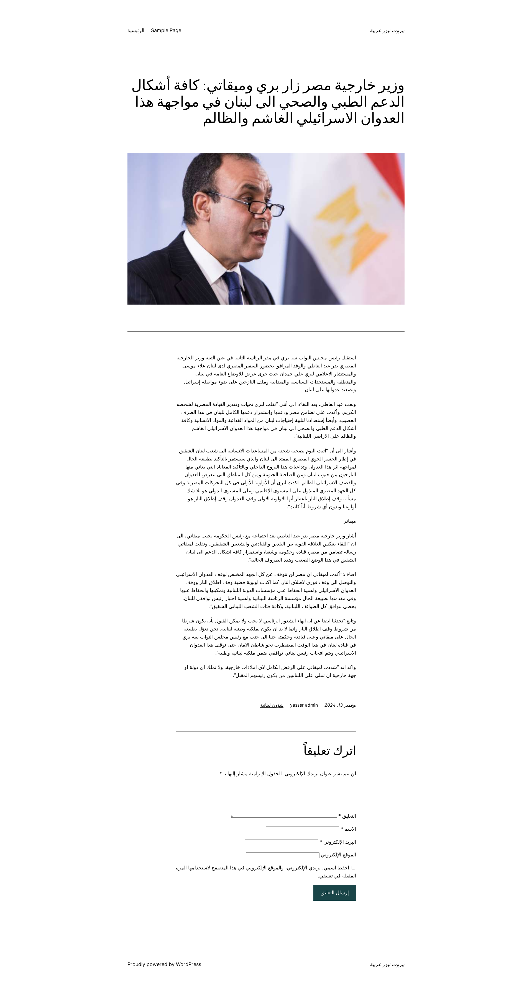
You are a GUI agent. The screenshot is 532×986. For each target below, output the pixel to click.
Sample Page (166, 30)
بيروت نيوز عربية (387, 30)
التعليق (347, 816)
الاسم (348, 829)
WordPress (188, 964)
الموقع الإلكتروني (338, 855)
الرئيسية (135, 30)
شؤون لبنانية (271, 705)
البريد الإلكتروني (337, 842)
